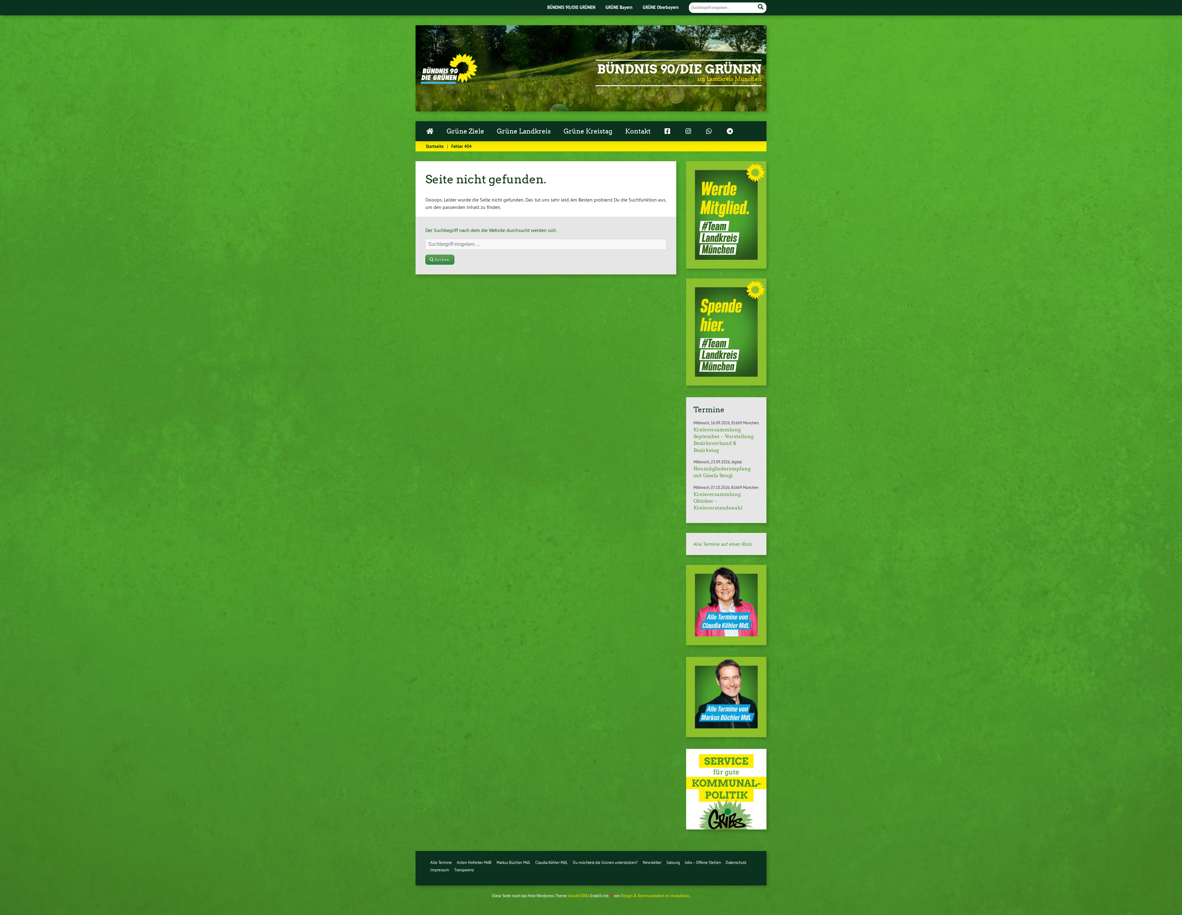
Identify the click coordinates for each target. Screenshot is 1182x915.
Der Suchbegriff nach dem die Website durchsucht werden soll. (491, 230)
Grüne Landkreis (524, 131)
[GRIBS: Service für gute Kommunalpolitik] (726, 828)
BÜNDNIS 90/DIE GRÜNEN (571, 7)
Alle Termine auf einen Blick (723, 544)
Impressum (439, 869)
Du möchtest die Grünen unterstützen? (605, 862)
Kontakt (638, 131)
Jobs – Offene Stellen (703, 862)
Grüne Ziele (465, 131)
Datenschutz (736, 862)
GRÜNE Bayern (619, 7)
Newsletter (652, 862)
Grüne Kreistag (588, 131)
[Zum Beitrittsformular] (726, 215)
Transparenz (464, 869)
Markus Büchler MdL (514, 862)
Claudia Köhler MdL (551, 862)
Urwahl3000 (578, 895)
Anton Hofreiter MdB (474, 862)
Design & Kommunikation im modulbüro (655, 895)
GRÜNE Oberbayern (661, 7)
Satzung (673, 862)
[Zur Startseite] (448, 82)
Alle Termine (441, 862)
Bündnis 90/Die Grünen (679, 69)
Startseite (435, 146)
